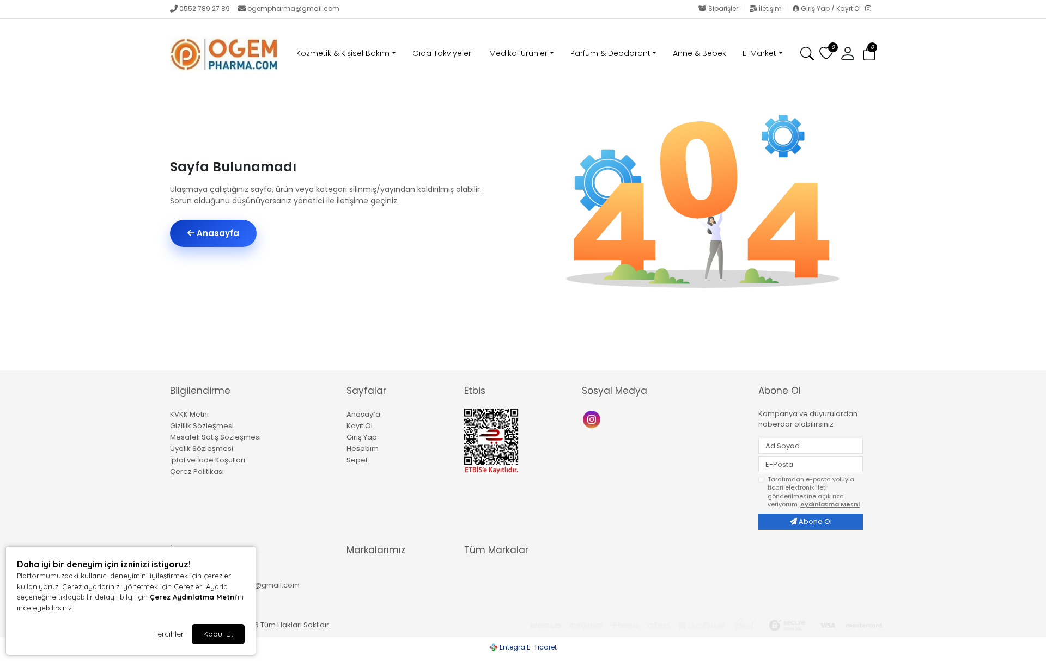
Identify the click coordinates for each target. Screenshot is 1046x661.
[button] (869, 54)
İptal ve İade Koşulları (207, 460)
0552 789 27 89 (204, 8)
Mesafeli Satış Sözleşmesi (215, 437)
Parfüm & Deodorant (610, 53)
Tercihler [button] (169, 634)
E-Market (759, 53)
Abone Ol (814, 521)
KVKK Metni (189, 414)
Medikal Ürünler (518, 53)
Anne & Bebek (699, 53)
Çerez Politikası (197, 471)
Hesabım (362, 448)
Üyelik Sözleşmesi (201, 448)
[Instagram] (870, 9)
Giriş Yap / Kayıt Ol (830, 8)
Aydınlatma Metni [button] (830, 504)
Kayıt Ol (359, 426)
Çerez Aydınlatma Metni (193, 596)
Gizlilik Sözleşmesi (202, 426)
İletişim (770, 8)
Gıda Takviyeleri (442, 53)
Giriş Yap (361, 437)
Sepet (357, 460)
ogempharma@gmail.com (293, 8)
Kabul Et (218, 634)
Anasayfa (216, 233)
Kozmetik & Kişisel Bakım (343, 53)
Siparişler (723, 8)
